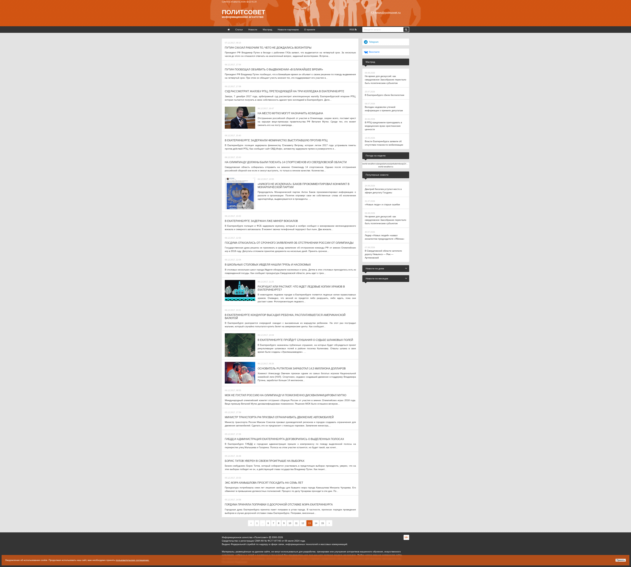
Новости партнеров (288, 29)
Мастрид (267, 29)
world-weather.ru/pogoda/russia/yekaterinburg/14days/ (386, 164)
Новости (252, 29)
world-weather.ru (385, 167)
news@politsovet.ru (387, 12)
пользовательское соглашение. (132, 560)
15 (322, 523)
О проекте (309, 29)
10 (290, 523)
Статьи (239, 29)
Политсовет (243, 12)
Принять (621, 560)
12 (303, 523)
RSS (352, 29)
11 (296, 523)
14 (316, 523)
